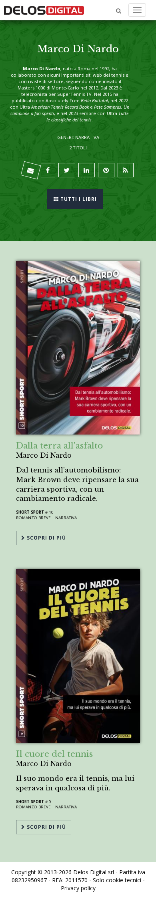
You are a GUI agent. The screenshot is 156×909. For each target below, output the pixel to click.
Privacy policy (78, 888)
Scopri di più (45, 537)
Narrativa (66, 517)
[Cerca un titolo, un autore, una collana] (118, 11)
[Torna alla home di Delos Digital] (44, 10)
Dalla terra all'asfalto (59, 446)
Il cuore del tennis (54, 754)
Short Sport (30, 512)
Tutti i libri (78, 199)
